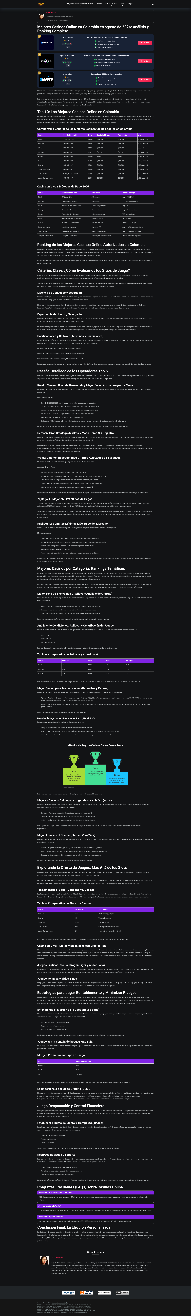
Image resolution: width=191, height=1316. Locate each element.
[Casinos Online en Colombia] (41, 3)
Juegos (130, 4)
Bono (122, 4)
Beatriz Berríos (51, 12)
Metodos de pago (111, 4)
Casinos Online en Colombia (60, 1303)
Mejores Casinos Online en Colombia (80, 4)
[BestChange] (122, 1293)
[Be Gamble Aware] (104, 1293)
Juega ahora (145, 43)
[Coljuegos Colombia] (68, 1293)
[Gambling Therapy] (86, 1293)
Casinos (99, 4)
